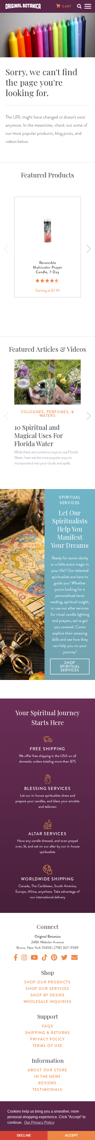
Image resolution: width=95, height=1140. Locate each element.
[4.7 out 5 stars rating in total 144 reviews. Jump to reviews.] (47, 280)
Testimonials (47, 1089)
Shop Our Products (47, 982)
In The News (47, 1076)
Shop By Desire (47, 995)
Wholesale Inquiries (47, 1001)
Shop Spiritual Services (70, 666)
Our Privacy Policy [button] (39, 1122)
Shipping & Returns (47, 1032)
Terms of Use (47, 1045)
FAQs (47, 1026)
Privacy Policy (47, 1039)
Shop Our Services (47, 988)
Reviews (47, 1083)
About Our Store (47, 1070)
